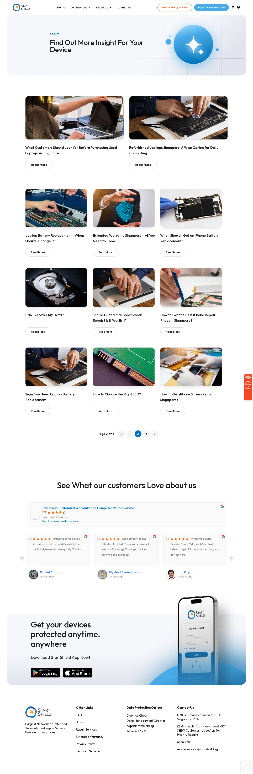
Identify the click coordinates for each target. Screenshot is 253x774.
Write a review (69, 521)
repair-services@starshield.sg (197, 749)
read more (39, 165)
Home (61, 7)
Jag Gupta (117, 572)
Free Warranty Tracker (175, 7)
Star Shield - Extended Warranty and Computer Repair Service (88, 508)
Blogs (80, 722)
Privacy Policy (85, 744)
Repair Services (86, 729)
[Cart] (233, 8)
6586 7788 (184, 742)
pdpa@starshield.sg (140, 726)
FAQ (79, 715)
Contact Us (124, 7)
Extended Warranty (89, 737)
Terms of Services (88, 751)
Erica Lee (185, 572)
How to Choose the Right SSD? (117, 394)
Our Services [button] (78, 7)
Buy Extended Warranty (211, 7)
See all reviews (50, 521)
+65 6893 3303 (136, 731)
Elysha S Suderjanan (55, 572)
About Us (102, 7)
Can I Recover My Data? (44, 315)
